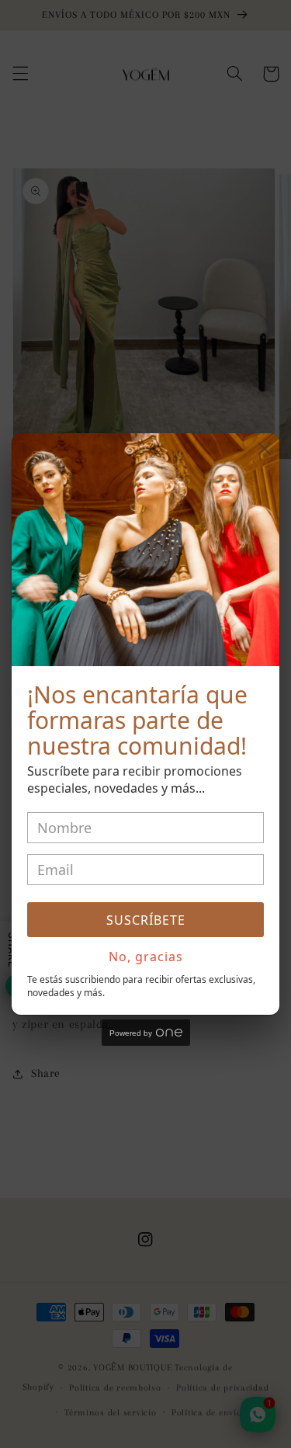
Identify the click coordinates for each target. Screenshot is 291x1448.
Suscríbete (145, 920)
